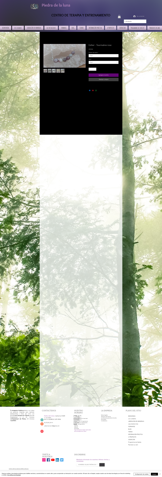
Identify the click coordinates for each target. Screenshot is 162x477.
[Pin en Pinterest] (93, 90)
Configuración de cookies (141, 474)
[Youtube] (53, 460)
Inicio (45, 38)
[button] (119, 16)
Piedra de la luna (56, 5)
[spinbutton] (92, 69)
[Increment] (95, 69)
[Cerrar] (160, 474)
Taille (90, 59)
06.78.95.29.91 (48, 423)
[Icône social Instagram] (44, 460)
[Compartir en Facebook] (90, 90)
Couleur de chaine (93, 52)
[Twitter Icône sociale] (61, 460)
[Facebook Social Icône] (48, 460)
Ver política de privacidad (14, 475)
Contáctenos (104, 420)
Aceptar (154, 474)
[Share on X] (99, 90)
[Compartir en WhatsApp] (96, 90)
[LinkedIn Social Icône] (57, 460)
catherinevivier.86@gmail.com (51, 426)
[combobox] (104, 55)
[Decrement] (90, 69)
